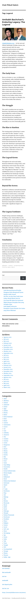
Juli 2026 (6, 339)
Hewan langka (8, 473)
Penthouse (7, 517)
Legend (13, 267)
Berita (5, 414)
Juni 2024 (6, 381)
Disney (5, 451)
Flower (5, 459)
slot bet (4, 576)
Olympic (6, 513)
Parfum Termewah (9, 515)
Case (5, 430)
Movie (5, 505)
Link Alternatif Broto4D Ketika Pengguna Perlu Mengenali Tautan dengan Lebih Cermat (13, 292)
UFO (5, 547)
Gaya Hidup (7, 465)
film (5, 457)
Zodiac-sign (7, 557)
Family (5, 453)
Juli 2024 (6, 379)
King (5, 493)
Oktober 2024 (7, 373)
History (6, 475)
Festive (6, 455)
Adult (5, 398)
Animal (6, 402)
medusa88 (5, 580)
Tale (5, 541)
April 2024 (6, 385)
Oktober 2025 (7, 351)
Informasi (6, 483)
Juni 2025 (6, 357)
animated (6, 404)
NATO (5, 507)
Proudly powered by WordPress (19, 598)
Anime (5, 406)
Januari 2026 (7, 345)
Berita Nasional (8, 416)
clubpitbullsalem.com (8, 43)
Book (5, 418)
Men (5, 499)
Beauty (6, 412)
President (6, 519)
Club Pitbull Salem (10, 5)
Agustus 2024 (7, 377)
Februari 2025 (8, 365)
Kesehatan (7, 491)
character (6, 434)
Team (5, 543)
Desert (5, 449)
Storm (5, 537)
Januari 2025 (7, 367)
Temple (6, 545)
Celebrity (10, 265)
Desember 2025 (8, 347)
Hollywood (7, 477)
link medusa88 (6, 572)
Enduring (4, 267)
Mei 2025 (6, 359)
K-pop (5, 489)
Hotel (5, 479)
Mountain (6, 503)
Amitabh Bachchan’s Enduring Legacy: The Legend (13, 22)
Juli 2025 (6, 355)
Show (5, 531)
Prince (5, 521)
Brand (5, 420)
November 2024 (8, 371)
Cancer (5, 426)
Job (4, 487)
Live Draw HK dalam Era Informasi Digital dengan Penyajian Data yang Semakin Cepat (14, 302)
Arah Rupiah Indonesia (10, 306)
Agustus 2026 (7, 337)
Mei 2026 (6, 341)
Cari (3, 275)
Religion (6, 523)
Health (5, 469)
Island (5, 485)
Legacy (8, 267)
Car (4, 428)
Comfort (6, 438)
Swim (5, 539)
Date (5, 447)
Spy (5, 535)
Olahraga (6, 511)
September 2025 (8, 353)
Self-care (6, 529)
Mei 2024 (6, 383)
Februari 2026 (8, 343)
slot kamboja (6, 568)
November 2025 (8, 349)
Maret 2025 (7, 363)
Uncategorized (8, 549)
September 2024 (8, 375)
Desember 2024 (8, 369)
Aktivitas (6, 400)
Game (5, 463)
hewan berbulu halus (9, 471)
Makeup (6, 497)
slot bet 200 (5, 588)
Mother (6, 501)
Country (6, 440)
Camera (6, 422)
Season (6, 525)
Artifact (6, 410)
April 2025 (6, 361)
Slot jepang (7, 533)
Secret (5, 527)
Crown (5, 442)
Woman (6, 555)
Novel (5, 509)
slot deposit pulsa (7, 584)
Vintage (6, 551)
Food (5, 461)
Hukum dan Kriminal (10, 481)
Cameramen (7, 424)
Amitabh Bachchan (18, 265)
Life (5, 495)
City (5, 436)
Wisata (5, 553)
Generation (7, 467)
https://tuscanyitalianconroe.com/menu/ (14, 592)
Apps (5, 408)
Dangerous (7, 445)
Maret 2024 (7, 387)
